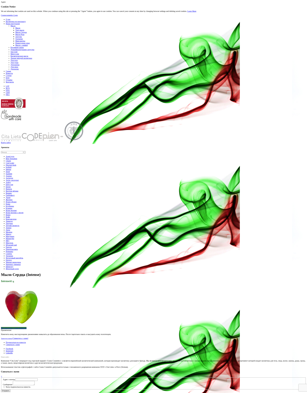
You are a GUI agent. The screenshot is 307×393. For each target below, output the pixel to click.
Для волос (15, 69)
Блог (8, 78)
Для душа (14, 63)
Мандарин (10, 236)
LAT (7, 86)
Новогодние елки (22, 43)
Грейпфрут (10, 195)
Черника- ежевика (13, 264)
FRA (8, 95)
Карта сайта (6, 143)
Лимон (8, 228)
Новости (9, 73)
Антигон (9, 178)
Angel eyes (10, 156)
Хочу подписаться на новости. (18, 387)
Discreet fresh (11, 165)
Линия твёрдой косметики (21, 58)
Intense (8, 169)
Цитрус (9, 260)
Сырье (8, 71)
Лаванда (9, 221)
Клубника (10, 206)
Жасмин (9, 200)
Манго (8, 234)
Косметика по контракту (16, 22)
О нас (8, 19)
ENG (8, 90)
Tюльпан (19, 39)
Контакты (10, 82)
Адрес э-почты (9, 379)
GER (8, 93)
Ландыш (9, 223)
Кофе (8, 217)
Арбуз (8, 182)
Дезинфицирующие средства (22, 50)
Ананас (9, 176)
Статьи (9, 75)
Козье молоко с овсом (14, 213)
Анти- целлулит (12, 180)
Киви (8, 204)
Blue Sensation (11, 159)
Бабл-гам (9, 185)
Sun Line (14, 52)
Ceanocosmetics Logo (9, 15)
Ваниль (9, 189)
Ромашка (9, 251)
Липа (8, 230)
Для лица (14, 67)
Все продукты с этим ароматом (14, 328)
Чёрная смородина (13, 262)
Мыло (13, 26)
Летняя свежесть (12, 226)
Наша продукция (13, 24)
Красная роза (11, 219)
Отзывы (9, 80)
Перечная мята (12, 249)
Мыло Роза (19, 34)
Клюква (9, 208)
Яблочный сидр (12, 269)
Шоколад (9, 267)
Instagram (9, 351)
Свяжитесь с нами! (14, 338)
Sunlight (9, 174)
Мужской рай (11, 245)
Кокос (8, 215)
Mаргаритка (20, 41)
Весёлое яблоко (12, 191)
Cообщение (7, 385)
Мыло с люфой (21, 45)
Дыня (8, 197)
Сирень (9, 254)
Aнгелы (18, 37)
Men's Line (15, 54)
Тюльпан (9, 256)
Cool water (10, 163)
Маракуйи (10, 239)
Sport (8, 172)
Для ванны (15, 65)
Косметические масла (19, 56)
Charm (8, 161)
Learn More (191, 11)
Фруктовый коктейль (14, 258)
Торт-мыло (19, 30)
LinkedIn (9, 353)
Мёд (7, 241)
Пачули (9, 247)
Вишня (9, 193)
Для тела (14, 60)
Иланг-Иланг (11, 202)
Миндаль (9, 243)
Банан (8, 187)
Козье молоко (11, 210)
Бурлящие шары (17, 47)
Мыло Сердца (21, 32)
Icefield (8, 167)
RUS (8, 88)
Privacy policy (5, 357)
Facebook (9, 349)
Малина (9, 232)
